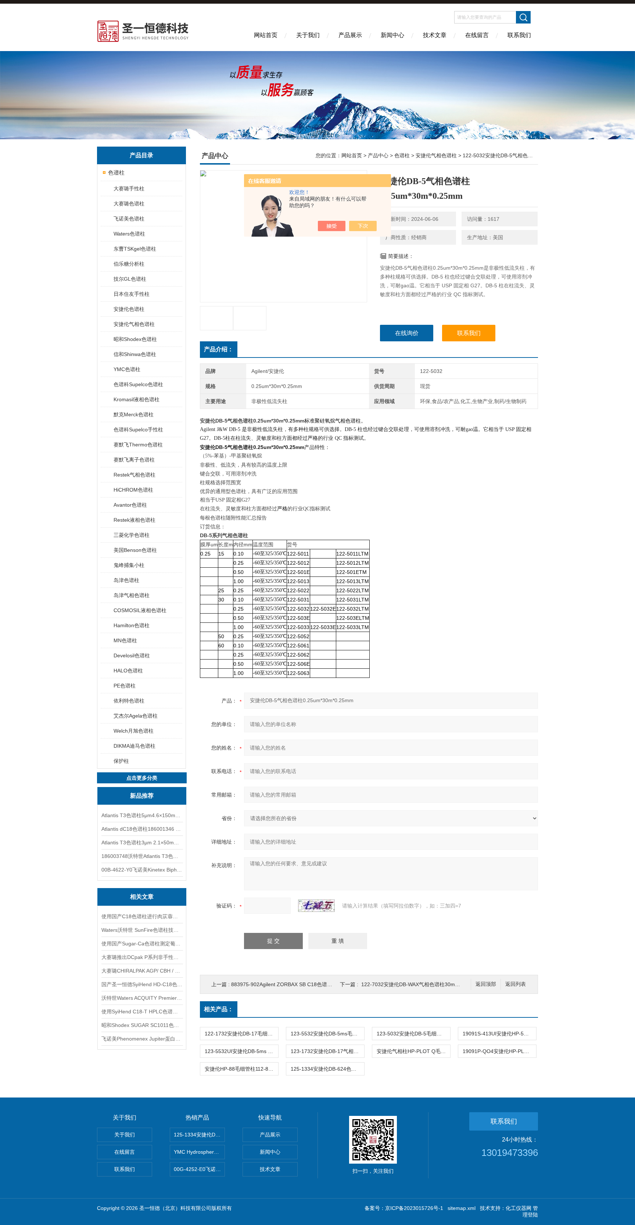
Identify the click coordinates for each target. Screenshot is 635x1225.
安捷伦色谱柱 (129, 309)
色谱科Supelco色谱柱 (138, 384)
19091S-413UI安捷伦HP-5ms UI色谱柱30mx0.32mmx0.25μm (499, 1034)
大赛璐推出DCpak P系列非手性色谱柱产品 (141, 957)
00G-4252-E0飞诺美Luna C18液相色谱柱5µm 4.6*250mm (199, 1169)
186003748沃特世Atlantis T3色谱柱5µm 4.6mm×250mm (141, 856)
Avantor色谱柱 (130, 505)
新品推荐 (142, 796)
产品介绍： (218, 349)
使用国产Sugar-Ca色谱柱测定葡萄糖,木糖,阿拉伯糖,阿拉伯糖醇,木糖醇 (141, 943)
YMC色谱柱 (127, 369)
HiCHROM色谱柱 (133, 490)
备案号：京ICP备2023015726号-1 (404, 1208)
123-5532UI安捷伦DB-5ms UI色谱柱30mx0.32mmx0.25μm (241, 1051)
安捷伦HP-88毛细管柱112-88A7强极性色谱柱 (241, 1069)
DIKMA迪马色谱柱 (134, 746)
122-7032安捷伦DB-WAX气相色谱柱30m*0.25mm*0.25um (428, 984)
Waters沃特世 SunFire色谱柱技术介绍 (141, 930)
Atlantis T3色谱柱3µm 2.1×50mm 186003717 (141, 842)
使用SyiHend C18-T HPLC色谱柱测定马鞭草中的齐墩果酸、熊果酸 (141, 1011)
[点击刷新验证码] (316, 905)
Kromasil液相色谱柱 (136, 399)
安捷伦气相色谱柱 (134, 324)
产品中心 (378, 155)
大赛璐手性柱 (129, 188)
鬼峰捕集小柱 (129, 565)
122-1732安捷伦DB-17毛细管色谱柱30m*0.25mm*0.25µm (241, 1034)
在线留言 (477, 35)
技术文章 (434, 35)
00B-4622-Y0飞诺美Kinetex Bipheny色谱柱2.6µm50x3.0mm (141, 870)
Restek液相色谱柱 (134, 520)
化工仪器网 (518, 1208)
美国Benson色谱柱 (135, 550)
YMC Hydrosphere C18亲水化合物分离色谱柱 (199, 1152)
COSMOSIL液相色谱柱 (140, 610)
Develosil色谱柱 (132, 655)
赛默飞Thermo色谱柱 (138, 445)
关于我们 (308, 35)
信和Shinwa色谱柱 (135, 354)
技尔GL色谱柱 (130, 279)
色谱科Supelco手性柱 (138, 429)
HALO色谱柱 (128, 670)
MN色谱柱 (125, 640)
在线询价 (407, 333)
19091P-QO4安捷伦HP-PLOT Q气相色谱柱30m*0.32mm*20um (499, 1051)
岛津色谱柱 (126, 580)
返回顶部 (486, 984)
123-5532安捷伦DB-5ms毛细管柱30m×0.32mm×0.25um (327, 1034)
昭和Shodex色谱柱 (135, 339)
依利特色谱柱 (129, 701)
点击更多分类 (141, 778)
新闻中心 (392, 35)
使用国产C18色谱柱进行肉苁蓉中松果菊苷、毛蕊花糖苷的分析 (141, 916)
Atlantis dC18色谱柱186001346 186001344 (141, 829)
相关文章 (142, 897)
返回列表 (515, 984)
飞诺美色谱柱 (129, 219)
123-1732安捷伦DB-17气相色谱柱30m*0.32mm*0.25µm (327, 1051)
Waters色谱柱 (129, 234)
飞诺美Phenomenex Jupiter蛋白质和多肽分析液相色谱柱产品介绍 (141, 1039)
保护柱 (121, 761)
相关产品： (218, 1009)
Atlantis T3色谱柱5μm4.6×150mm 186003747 (141, 815)
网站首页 (265, 35)
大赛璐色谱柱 (129, 203)
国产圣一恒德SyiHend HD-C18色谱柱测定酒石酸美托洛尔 (141, 984)
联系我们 (519, 35)
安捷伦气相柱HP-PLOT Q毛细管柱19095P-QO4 (413, 1051)
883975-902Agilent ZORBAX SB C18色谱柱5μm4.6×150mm (300, 984)
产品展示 (350, 35)
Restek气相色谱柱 (134, 475)
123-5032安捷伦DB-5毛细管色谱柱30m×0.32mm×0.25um (413, 1034)
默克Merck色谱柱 (134, 414)
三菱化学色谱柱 (132, 535)
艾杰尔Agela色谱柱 (136, 716)
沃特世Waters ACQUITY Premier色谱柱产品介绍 (141, 998)
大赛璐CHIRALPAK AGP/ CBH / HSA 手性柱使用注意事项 (141, 971)
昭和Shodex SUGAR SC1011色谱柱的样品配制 (141, 1025)
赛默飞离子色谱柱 (134, 460)
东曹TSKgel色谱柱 (135, 249)
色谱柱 (116, 172)
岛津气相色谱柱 (132, 595)
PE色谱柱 (125, 686)
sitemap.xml (462, 1208)
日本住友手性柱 (132, 294)
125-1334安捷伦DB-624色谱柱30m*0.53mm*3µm (327, 1069)
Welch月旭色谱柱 (134, 731)
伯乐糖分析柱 (129, 264)
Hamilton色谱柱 (132, 625)
